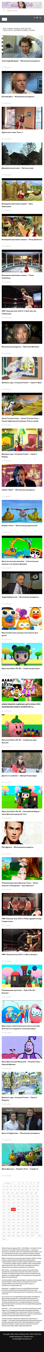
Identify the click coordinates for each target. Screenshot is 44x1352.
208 (27, 1236)
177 (32, 1223)
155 (4, 1216)
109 (13, 1196)
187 (4, 1229)
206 (18, 1236)
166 (18, 1219)
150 (18, 1213)
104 (26, 1193)
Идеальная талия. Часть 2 (12, 132)
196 (8, 1232)
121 (32, 1199)
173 (13, 1223)
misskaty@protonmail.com (22, 1339)
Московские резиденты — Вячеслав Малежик (20, 347)
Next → (5, 1239)
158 (18, 1216)
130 (37, 1203)
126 (18, 1203)
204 (8, 1236)
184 (27, 1226)
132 (8, 1206)
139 (4, 1209)
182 (18, 1226)
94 (22, 1189)
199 (22, 1232)
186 (37, 1226)
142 (18, 1209)
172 (8, 1223)
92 (15, 1189)
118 (18, 1199)
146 (37, 1209)
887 (39, 1236)
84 (22, 1186)
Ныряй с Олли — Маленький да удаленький (19, 525)
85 (26, 1186)
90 (7, 1189)
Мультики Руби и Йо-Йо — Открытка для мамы (21, 668)
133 (13, 1206)
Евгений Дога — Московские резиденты (18, 97)
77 (34, 1183)
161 (32, 1216)
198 (18, 1232)
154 (37, 1213)
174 (18, 1223)
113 (32, 1196)
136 (27, 1206)
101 (12, 1193)
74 (23, 1183)
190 (18, 1229)
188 (8, 1229)
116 (8, 1199)
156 (8, 1216)
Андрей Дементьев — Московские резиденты (20, 597)
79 (4, 1186)
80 (7, 1186)
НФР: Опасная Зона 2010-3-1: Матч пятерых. (20, 954)
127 (22, 1203)
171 (4, 1223)
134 (18, 1206)
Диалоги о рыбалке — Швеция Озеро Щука (19, 776)
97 (34, 1189)
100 (7, 1193)
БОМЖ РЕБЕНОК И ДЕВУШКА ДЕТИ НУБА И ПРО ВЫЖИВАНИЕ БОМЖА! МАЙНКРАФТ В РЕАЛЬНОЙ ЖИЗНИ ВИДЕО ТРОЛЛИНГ (21, 707)
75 (27, 1183)
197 (13, 1232)
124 (8, 1203)
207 (22, 1236)
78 (38, 1183)
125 (13, 1203)
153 (32, 1213)
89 (4, 1189)
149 (13, 1213)
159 (22, 1216)
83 (19, 1186)
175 (22, 1223)
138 (37, 1206)
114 (37, 1196)
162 (37, 1216)
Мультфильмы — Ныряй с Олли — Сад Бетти (20, 1169)
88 (37, 1186)
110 (18, 1196)
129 (32, 1203)
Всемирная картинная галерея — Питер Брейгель (22, 239)
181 (13, 1226)
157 (13, 1216)
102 (17, 1193)
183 (22, 1226)
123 (4, 1203)
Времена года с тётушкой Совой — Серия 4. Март (22, 383)
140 (8, 1209)
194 (37, 1229)
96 (30, 1189)
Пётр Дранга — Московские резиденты (17, 847)
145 (32, 1209)
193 (32, 1229)
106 (36, 1193)
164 (8, 1219)
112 (27, 1196)
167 (22, 1219)
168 (27, 1219)
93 (19, 1189)
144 (27, 1209)
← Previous (7, 1183)
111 (22, 1196)
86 (30, 1186)
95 (26, 1189)
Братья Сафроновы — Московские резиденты (21, 1133)
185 (32, 1226)
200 (27, 1232)
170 (37, 1219)
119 (22, 1199)
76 (30, 1183)
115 (4, 1199)
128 (27, 1203)
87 (34, 1186)
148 (8, 1213)
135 (22, 1206)
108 (8, 1196)
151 (22, 1213)
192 (27, 1229)
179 (4, 1226)
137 (32, 1206)
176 (27, 1223)
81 (11, 1186)
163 (4, 1219)
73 (19, 1183)
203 (4, 1236)
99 (4, 1193)
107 (4, 1196)
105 (31, 1193)
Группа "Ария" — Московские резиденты (18, 490)
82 (15, 1186)
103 (22, 1193)
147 (4, 1213)
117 (13, 1199)
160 (27, 1216)
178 (37, 1223)
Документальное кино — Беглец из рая (17, 168)
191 (22, 1229)
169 (32, 1219)
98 (37, 1189)
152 (27, 1213)
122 (37, 1199)
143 (22, 1209)
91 (11, 1189)
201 (32, 1232)
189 (13, 1229)
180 (8, 1226)
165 (13, 1219)
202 (37, 1232)
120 (27, 1199)
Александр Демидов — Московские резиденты (21, 61)
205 (13, 1236)
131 (4, 1206)
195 (4, 1232)
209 (32, 1236)
